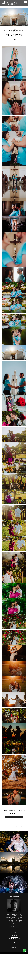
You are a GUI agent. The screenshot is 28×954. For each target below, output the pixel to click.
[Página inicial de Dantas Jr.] (10, 3)
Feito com (14, 952)
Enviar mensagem (14, 937)
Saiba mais (14, 926)
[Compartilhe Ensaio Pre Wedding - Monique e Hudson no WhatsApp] (12, 813)
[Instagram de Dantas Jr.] (14, 943)
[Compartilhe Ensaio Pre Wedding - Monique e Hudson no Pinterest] (17, 813)
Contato (14, 947)
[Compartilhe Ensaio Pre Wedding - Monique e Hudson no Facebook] (10, 813)
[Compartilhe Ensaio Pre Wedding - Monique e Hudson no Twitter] (14, 813)
